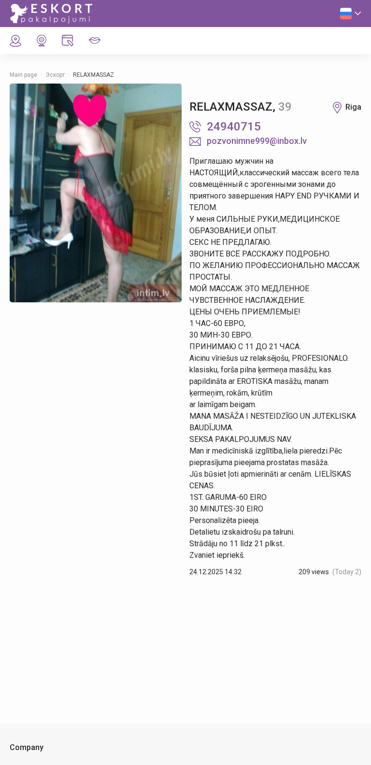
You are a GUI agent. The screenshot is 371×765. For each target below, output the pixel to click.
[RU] (350, 13)
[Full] (96, 193)
